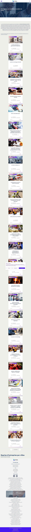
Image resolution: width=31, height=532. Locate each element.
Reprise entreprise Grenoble (5, 456)
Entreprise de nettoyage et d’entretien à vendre (15, 514)
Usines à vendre (15, 498)
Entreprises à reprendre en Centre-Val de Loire (15, 480)
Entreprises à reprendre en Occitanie (15, 487)
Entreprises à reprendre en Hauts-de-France (15, 484)
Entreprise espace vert (16, 518)
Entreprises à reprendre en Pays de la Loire (15, 488)
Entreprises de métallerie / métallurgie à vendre (15, 502)
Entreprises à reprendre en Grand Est (15, 482)
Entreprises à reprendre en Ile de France (15, 483)
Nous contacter (15, 469)
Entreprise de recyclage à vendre (15, 519)
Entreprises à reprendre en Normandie (15, 485)
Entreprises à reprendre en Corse (15, 481)
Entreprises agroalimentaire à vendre (16, 515)
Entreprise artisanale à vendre (15, 522)
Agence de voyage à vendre (15, 504)
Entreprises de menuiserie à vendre (16, 500)
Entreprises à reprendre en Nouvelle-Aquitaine (15, 486)
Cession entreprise (15, 466)
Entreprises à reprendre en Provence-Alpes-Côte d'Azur (15, 489)
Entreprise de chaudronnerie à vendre (15, 523)
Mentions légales (15, 470)
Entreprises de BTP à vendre (16, 501)
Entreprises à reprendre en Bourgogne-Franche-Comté (15, 478)
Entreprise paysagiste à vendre (15, 520)
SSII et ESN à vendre (15, 503)
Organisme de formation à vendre (15, 524)
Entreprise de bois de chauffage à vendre (15, 517)
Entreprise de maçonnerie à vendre (15, 521)
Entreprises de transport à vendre (15, 499)
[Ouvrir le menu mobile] (1, 1)
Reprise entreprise (15, 465)
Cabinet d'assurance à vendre (16, 516)
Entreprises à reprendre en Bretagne (15, 479)
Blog (15, 467)
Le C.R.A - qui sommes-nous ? (15, 463)
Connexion (15, 471)
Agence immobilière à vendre (16, 505)
